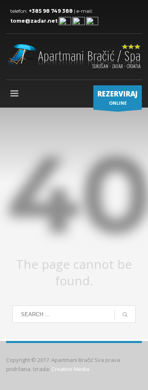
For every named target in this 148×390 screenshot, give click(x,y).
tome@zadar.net (34, 21)
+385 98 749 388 (51, 11)
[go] (125, 314)
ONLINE (117, 97)
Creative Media (70, 369)
